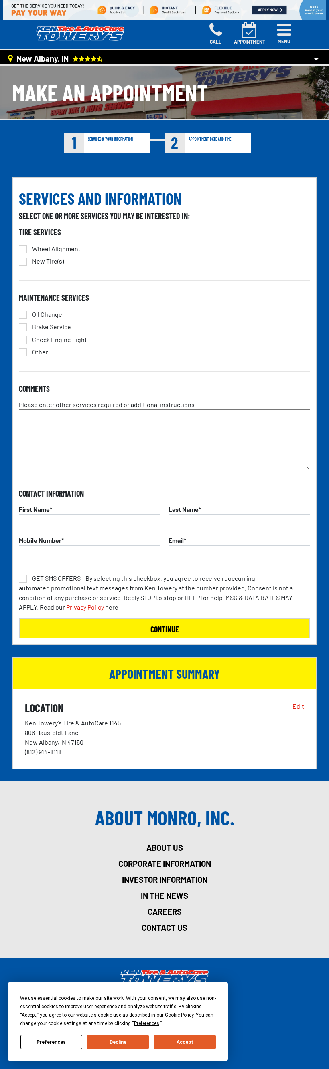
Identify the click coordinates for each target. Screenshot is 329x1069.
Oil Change (47, 314)
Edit (298, 706)
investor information (164, 879)
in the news (164, 895)
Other (40, 352)
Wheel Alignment (56, 249)
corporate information (164, 863)
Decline (118, 1042)
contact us (164, 927)
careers (165, 911)
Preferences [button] (146, 1023)
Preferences (51, 1042)
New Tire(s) (48, 261)
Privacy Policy (85, 607)
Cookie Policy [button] (179, 1015)
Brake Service (51, 327)
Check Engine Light (59, 339)
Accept (185, 1042)
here (156, 592)
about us (164, 847)
